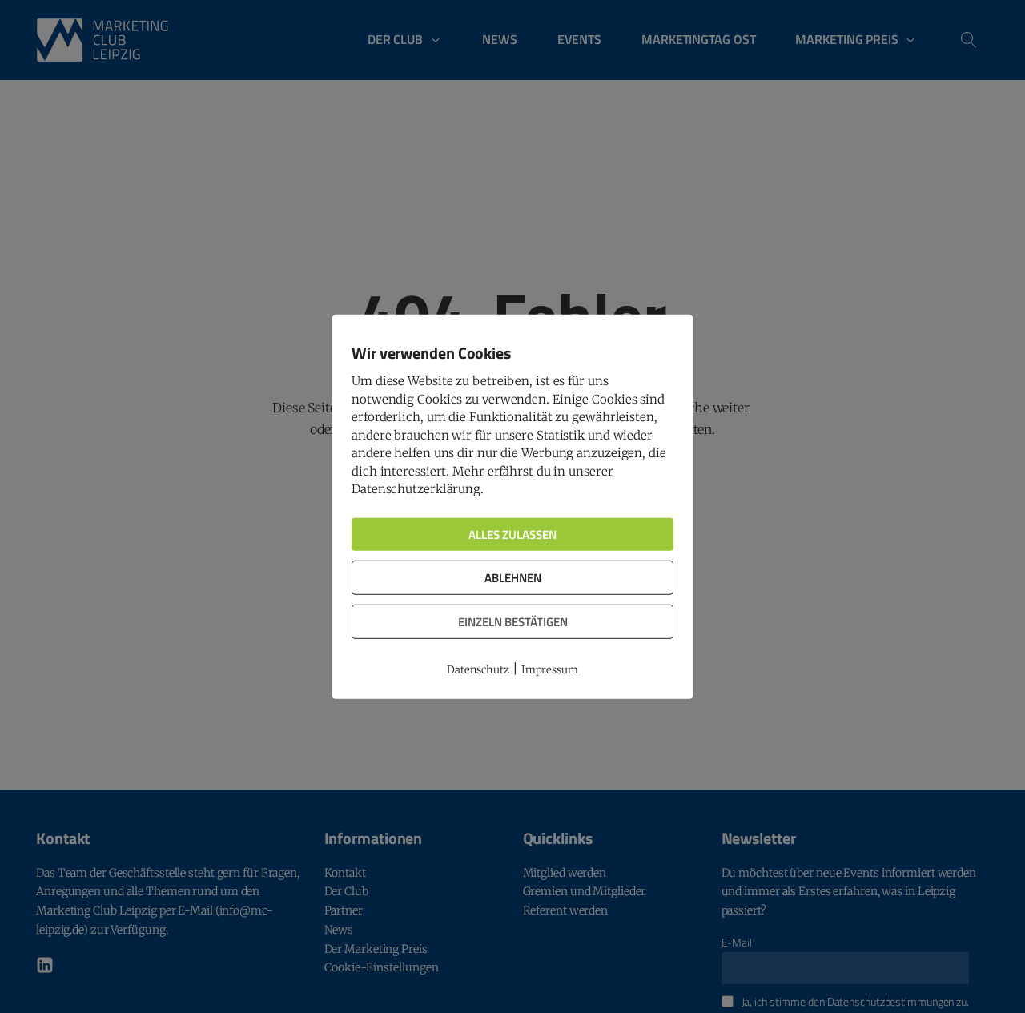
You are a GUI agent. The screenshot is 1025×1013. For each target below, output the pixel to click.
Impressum (549, 670)
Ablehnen (512, 577)
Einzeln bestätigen (513, 621)
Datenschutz (478, 670)
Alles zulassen (512, 534)
